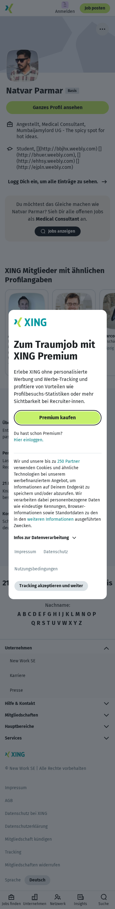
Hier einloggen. (28, 440)
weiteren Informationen (50, 519)
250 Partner (68, 461)
